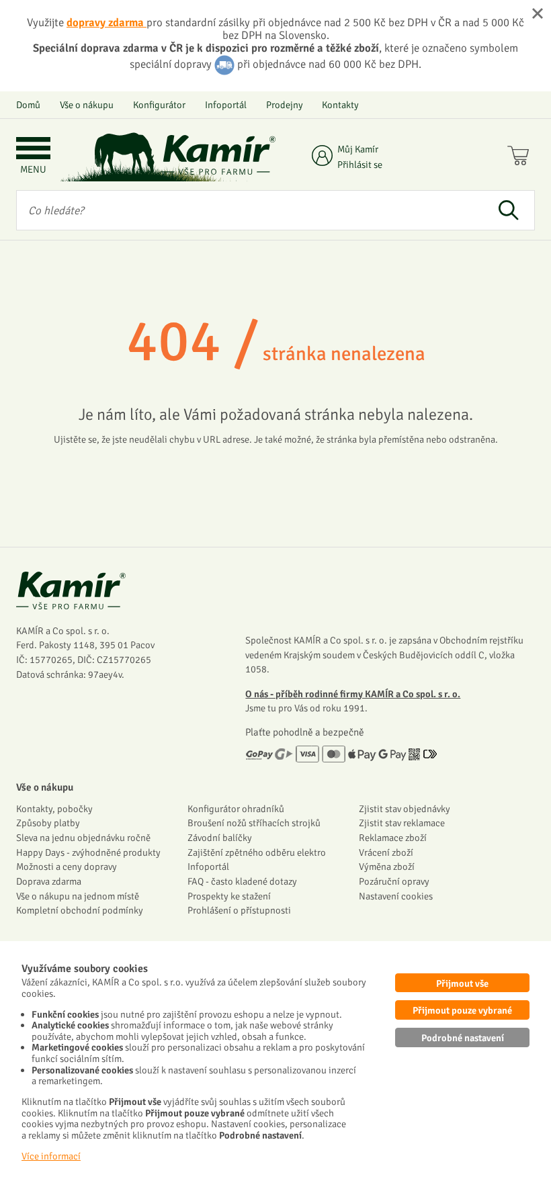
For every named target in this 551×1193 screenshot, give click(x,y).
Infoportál (226, 105)
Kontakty (340, 105)
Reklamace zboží (393, 838)
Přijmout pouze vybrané (462, 1010)
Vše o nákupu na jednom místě (77, 896)
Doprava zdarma (48, 881)
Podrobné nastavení (462, 1038)
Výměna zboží (387, 866)
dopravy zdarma (106, 22)
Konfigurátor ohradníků (235, 809)
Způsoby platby (48, 823)
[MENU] (33, 149)
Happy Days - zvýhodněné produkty (88, 852)
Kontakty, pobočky (54, 809)
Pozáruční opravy (394, 881)
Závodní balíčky (219, 838)
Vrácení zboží (386, 852)
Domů (28, 105)
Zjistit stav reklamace (402, 823)
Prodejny (284, 105)
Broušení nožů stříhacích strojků (254, 823)
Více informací (51, 1156)
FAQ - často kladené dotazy (242, 881)
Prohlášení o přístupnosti (239, 910)
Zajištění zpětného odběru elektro (256, 852)
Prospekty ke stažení (229, 896)
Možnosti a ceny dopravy (66, 866)
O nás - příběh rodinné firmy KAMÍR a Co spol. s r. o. (352, 694)
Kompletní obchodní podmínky (79, 910)
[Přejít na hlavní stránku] (218, 155)
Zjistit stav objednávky (404, 809)
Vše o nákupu (87, 105)
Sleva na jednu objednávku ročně (83, 838)
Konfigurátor (159, 105)
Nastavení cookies (396, 896)
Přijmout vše (462, 983)
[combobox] (249, 210)
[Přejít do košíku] (521, 157)
